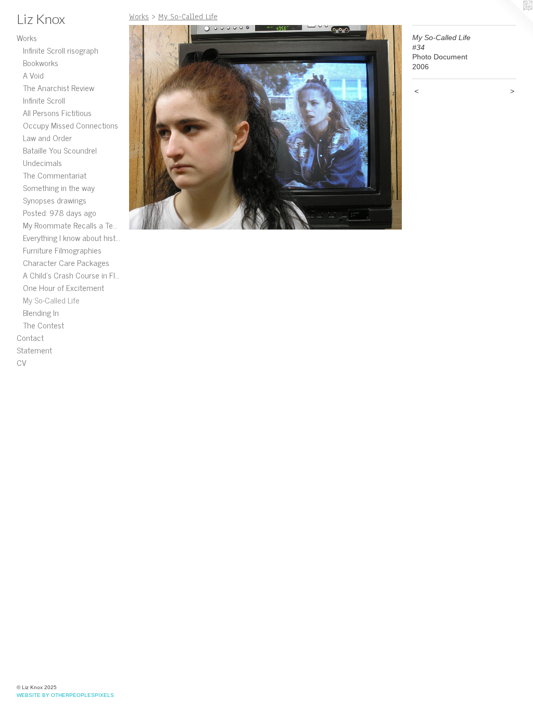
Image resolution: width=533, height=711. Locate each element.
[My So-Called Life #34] (265, 127)
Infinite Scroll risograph (60, 50)
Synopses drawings (54, 200)
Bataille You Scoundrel (60, 150)
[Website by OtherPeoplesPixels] (512, 21)
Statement (34, 350)
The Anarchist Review (58, 87)
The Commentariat (54, 175)
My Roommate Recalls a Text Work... (72, 225)
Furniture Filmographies (62, 250)
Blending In (41, 312)
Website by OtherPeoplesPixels (65, 695)
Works (27, 37)
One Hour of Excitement (63, 287)
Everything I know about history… (72, 237)
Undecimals (42, 162)
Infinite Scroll (44, 100)
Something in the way (59, 187)
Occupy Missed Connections (70, 125)
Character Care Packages (66, 262)
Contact (30, 337)
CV (22, 362)
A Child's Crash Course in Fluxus (72, 275)
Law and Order (47, 137)
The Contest (43, 325)
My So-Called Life (51, 300)
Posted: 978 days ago (59, 212)
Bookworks (40, 62)
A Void (33, 75)
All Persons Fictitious (57, 112)
